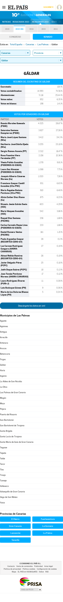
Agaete (3, 321)
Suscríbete (48, 7)
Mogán (3, 398)
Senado (48, 36)
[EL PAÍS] (18, 7)
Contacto (11, 566)
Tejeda (3, 453)
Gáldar (3, 365)
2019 (7, 29)
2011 (56, 29)
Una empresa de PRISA (30, 581)
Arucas (3, 348)
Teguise (3, 447)
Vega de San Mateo (8, 497)
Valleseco (4, 486)
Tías (2, 469)
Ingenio (3, 376)
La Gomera (47, 526)
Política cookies (29, 569)
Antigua (3, 332)
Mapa (54, 22)
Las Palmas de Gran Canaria (13, 392)
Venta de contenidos (24, 566)
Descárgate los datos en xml (31, 305)
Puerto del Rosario (8, 414)
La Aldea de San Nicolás (11, 381)
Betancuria (5, 354)
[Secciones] (4, 7)
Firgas (3, 359)
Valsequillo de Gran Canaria (12, 491)
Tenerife (15, 540)
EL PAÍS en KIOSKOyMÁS (27, 572)
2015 (44, 29)
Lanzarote (15, 533)
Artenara (4, 343)
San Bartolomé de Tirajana (12, 425)
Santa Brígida (6, 431)
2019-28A (19, 29)
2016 (31, 29)
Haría (2, 370)
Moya (2, 403)
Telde (2, 458)
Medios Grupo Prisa (30, 589)
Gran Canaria (15, 526)
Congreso (15, 36)
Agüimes (4, 326)
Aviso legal (48, 566)
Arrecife (3, 337)
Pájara (3, 409)
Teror (2, 464)
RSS (46, 572)
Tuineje (3, 480)
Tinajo (3, 475)
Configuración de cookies (47, 569)
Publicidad (38, 566)
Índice (41, 572)
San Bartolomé (7, 420)
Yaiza (2, 502)
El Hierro (15, 519)
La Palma (47, 533)
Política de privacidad (12, 569)
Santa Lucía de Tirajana (11, 436)
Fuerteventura (48, 519)
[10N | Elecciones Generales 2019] (31, 15)
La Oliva (3, 387)
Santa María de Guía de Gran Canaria (16, 442)
